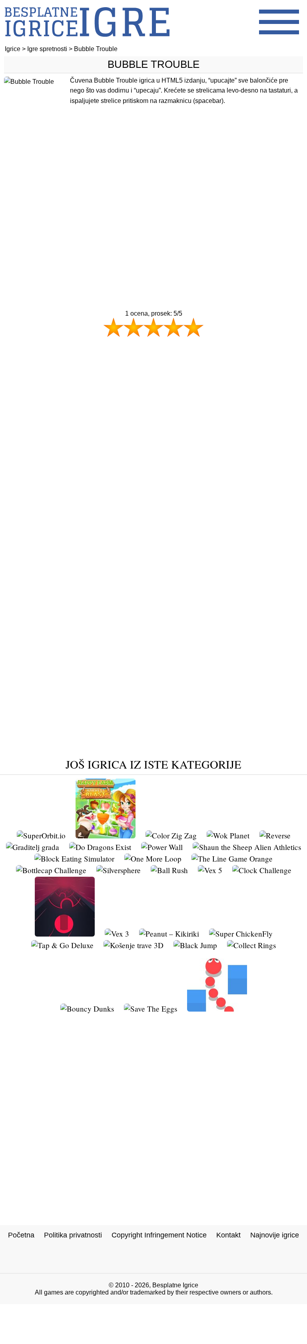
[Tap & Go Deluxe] (62, 945)
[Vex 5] (210, 870)
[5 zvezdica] (193, 327)
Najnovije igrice (274, 1235)
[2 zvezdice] (134, 327)
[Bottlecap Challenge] (51, 870)
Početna (21, 1235)
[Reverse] (275, 835)
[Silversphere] (118, 870)
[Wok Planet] (228, 835)
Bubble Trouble (153, 64)
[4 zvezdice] (173, 327)
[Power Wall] (162, 847)
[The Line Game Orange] (232, 859)
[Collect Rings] (251, 945)
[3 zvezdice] (153, 327)
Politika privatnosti (73, 1235)
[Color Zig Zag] (171, 835)
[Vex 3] (117, 934)
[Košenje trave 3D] (133, 945)
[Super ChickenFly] (241, 934)
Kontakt (228, 1235)
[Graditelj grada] (32, 847)
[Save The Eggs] (150, 1009)
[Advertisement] (153, 206)
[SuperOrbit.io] (41, 835)
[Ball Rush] (169, 870)
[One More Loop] (152, 859)
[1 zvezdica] (114, 327)
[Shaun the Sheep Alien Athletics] (247, 847)
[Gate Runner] (65, 934)
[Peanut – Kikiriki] (169, 934)
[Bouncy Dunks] (87, 1009)
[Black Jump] (195, 945)
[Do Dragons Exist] (100, 847)
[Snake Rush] (217, 1009)
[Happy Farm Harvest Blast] (106, 835)
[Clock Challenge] (261, 870)
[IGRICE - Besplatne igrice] (87, 41)
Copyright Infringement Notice (159, 1235)
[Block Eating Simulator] (74, 859)
